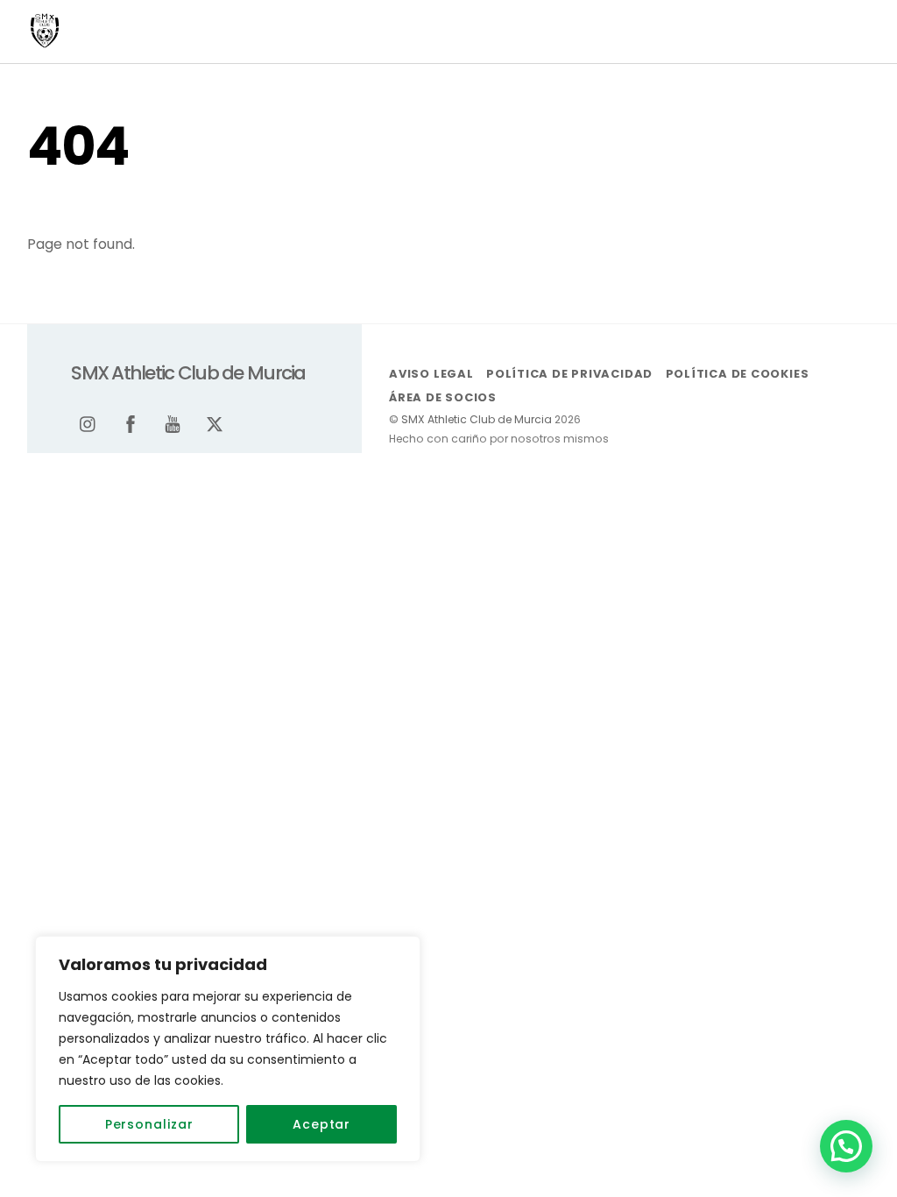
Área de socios (443, 397)
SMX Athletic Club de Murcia (476, 419)
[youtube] (172, 422)
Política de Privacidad (569, 373)
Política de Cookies (737, 373)
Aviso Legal (431, 373)
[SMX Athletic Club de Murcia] (44, 40)
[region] (227, 1049)
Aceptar (321, 1124)
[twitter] (214, 422)
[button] (846, 1146)
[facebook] (130, 422)
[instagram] (88, 422)
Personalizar (149, 1124)
